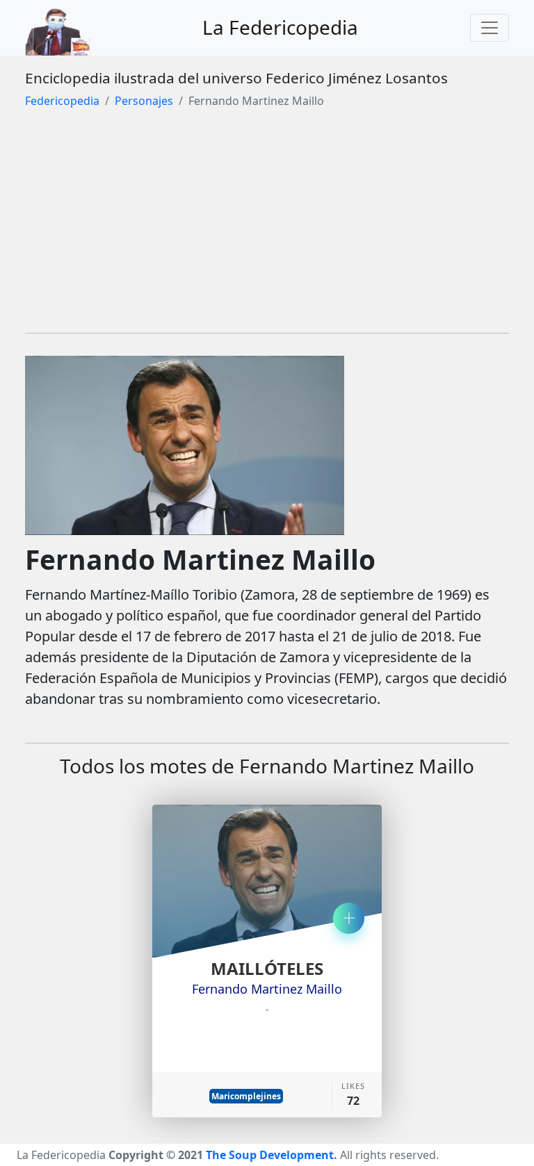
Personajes (144, 100)
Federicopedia (62, 100)
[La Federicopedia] (65, 28)
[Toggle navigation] (489, 28)
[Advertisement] (267, 224)
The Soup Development (270, 1155)
